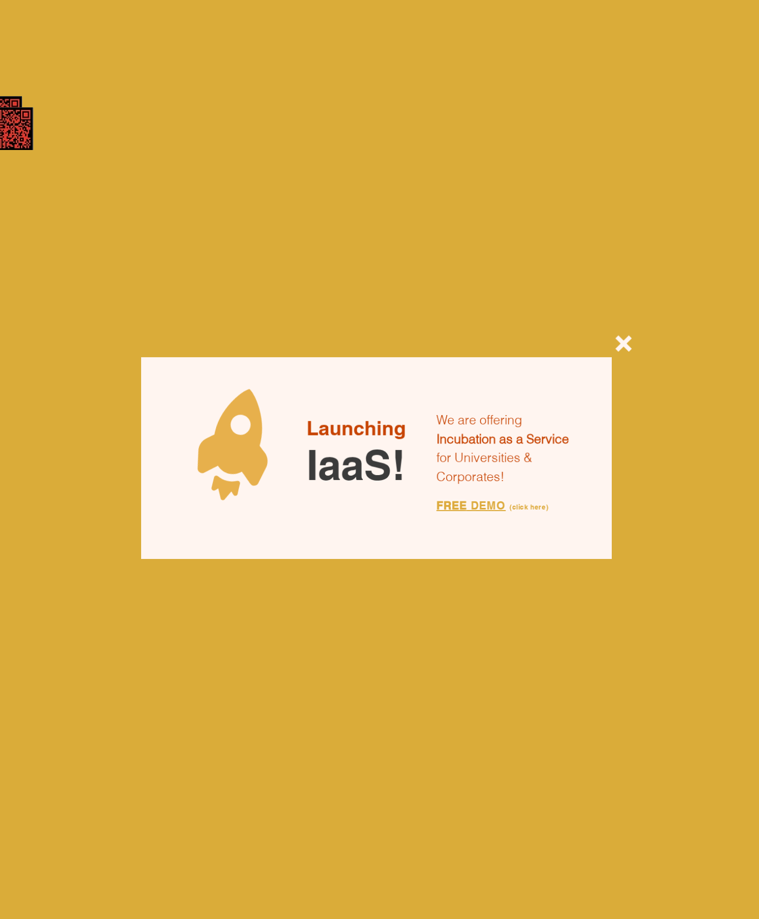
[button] (631, 342)
